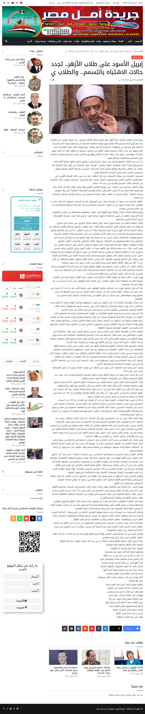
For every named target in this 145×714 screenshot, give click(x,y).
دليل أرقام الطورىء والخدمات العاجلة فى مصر (75, 3)
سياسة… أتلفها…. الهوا (14, 130)
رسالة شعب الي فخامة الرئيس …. (15, 61)
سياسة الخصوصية (103, 3)
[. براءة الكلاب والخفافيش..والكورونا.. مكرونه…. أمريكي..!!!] (35, 83)
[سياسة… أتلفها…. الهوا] (35, 136)
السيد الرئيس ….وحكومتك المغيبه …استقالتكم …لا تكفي (14, 97)
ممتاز (34, 576)
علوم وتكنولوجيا (88, 41)
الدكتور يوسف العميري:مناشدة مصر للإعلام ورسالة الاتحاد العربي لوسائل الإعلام (15, 376)
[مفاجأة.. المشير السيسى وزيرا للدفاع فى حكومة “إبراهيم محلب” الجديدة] (96, 657)
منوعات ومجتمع (109, 41)
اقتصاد (120, 41)
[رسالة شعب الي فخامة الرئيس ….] (35, 66)
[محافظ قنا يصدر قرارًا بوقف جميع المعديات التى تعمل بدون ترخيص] (63, 657)
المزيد (29, 41)
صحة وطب (67, 41)
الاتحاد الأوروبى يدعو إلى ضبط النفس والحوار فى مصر (130, 669)
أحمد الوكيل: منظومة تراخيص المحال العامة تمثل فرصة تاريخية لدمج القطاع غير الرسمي (14, 454)
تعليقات (9, 361)
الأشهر (23, 361)
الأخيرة (36, 361)
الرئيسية (116, 3)
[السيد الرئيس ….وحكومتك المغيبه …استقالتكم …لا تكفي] (35, 101)
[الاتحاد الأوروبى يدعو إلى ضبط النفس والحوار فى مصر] (128, 657)
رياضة (98, 41)
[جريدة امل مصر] (72, 21)
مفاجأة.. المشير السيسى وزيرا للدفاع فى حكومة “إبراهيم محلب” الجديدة (97, 670)
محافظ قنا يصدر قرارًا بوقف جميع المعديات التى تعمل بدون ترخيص (63, 670)
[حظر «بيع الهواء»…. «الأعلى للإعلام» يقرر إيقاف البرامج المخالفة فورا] (35, 406)
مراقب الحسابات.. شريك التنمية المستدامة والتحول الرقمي (15, 391)
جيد (35, 583)
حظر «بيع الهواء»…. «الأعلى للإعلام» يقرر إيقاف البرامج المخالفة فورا (15, 406)
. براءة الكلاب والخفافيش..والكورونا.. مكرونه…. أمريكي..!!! (15, 80)
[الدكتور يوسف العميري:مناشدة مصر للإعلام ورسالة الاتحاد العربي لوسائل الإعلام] (35, 375)
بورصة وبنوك (40, 41)
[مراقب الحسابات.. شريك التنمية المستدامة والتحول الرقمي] (35, 392)
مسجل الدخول (125, 695)
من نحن (51, 3)
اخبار (130, 41)
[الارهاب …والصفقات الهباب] (35, 118)
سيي (34, 590)
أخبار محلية (128, 51)
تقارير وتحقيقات (54, 41)
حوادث (77, 41)
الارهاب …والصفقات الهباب (16, 113)
